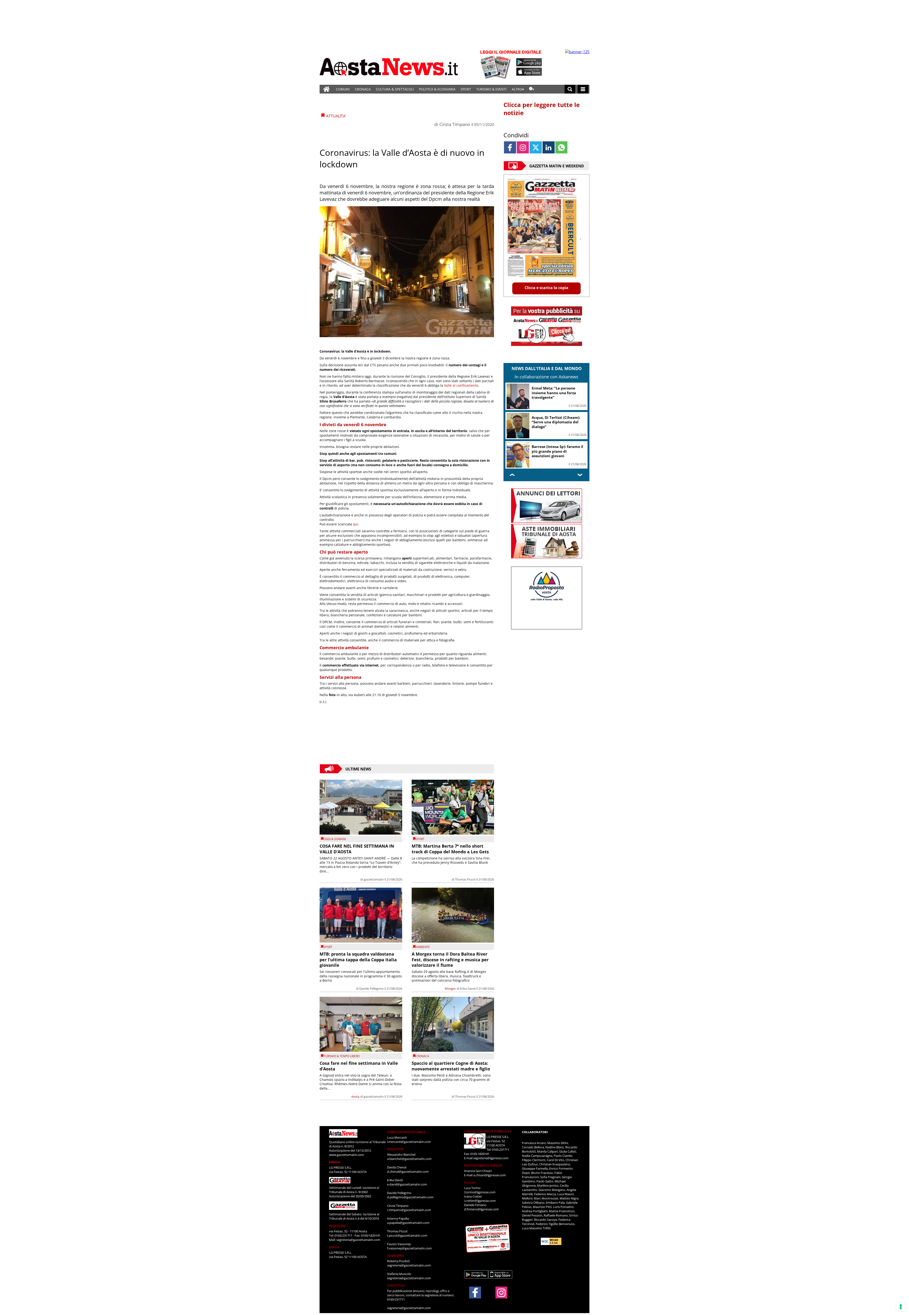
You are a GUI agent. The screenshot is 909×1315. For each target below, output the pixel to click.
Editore (334, 1162)
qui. (356, 524)
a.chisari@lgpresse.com (489, 1175)
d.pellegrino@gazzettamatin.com (410, 1197)
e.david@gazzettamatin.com (407, 1184)
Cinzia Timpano (454, 124)
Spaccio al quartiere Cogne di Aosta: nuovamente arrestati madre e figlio (451, 1065)
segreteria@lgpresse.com (490, 1158)
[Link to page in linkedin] (549, 147)
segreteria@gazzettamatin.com (358, 1240)
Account (470, 1182)
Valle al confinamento (461, 385)
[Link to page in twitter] (536, 147)
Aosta (355, 1096)
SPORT (466, 89)
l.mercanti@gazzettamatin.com (409, 1142)
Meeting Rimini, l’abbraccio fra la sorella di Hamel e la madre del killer (556, 393)
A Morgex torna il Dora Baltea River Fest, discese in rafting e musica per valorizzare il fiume (450, 959)
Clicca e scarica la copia (546, 287)
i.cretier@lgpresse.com (480, 1201)
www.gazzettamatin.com (346, 1155)
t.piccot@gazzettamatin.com (407, 1235)
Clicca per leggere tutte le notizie (542, 109)
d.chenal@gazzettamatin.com (408, 1171)
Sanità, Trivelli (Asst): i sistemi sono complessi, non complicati (558, 451)
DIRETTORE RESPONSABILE (406, 1132)
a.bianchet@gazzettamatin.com (409, 1159)
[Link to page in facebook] (510, 147)
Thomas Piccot (465, 879)
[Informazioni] (531, 89)
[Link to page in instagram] (523, 147)
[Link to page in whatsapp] (561, 147)
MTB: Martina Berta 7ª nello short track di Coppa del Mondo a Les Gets (450, 848)
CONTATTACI (396, 1285)
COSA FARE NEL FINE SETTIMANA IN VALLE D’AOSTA (357, 848)
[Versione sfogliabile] (496, 64)
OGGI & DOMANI (335, 839)
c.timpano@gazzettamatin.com (409, 1210)
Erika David (468, 988)
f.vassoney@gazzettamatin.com (409, 1248)
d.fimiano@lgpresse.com (481, 1209)
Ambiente (423, 947)
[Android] (529, 62)
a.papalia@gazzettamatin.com (408, 1223)
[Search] (570, 89)
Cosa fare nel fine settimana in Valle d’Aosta (359, 1065)
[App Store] (529, 72)
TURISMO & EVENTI (491, 89)
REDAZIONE (337, 1226)
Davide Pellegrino (371, 988)
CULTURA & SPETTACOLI (395, 89)
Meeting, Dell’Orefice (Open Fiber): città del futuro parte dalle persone (557, 422)
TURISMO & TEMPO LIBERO (342, 1056)
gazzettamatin (374, 879)
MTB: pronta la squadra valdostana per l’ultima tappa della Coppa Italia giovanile (358, 959)
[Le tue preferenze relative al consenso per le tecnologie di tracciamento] (900, 1306)
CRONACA (363, 89)
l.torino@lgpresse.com (479, 1192)
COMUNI (343, 89)
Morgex (450, 988)
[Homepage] (326, 89)
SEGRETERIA (395, 1255)
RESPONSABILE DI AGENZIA (483, 1165)
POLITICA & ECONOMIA (437, 89)
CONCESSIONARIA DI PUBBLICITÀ (487, 1131)
